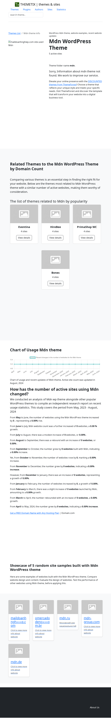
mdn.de (16, 662)
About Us (94, 707)
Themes (15, 9)
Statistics (61, 9)
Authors (39, 9)
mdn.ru (64, 618)
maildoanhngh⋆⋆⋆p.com (18, 622)
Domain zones (94, 702)
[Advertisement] (55, 122)
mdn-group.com (92, 620)
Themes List (14, 33)
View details (24, 237)
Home (71, 696)
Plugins (27, 9)
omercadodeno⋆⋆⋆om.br (42, 622)
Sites (50, 9)
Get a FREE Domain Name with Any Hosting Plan (34, 513)
